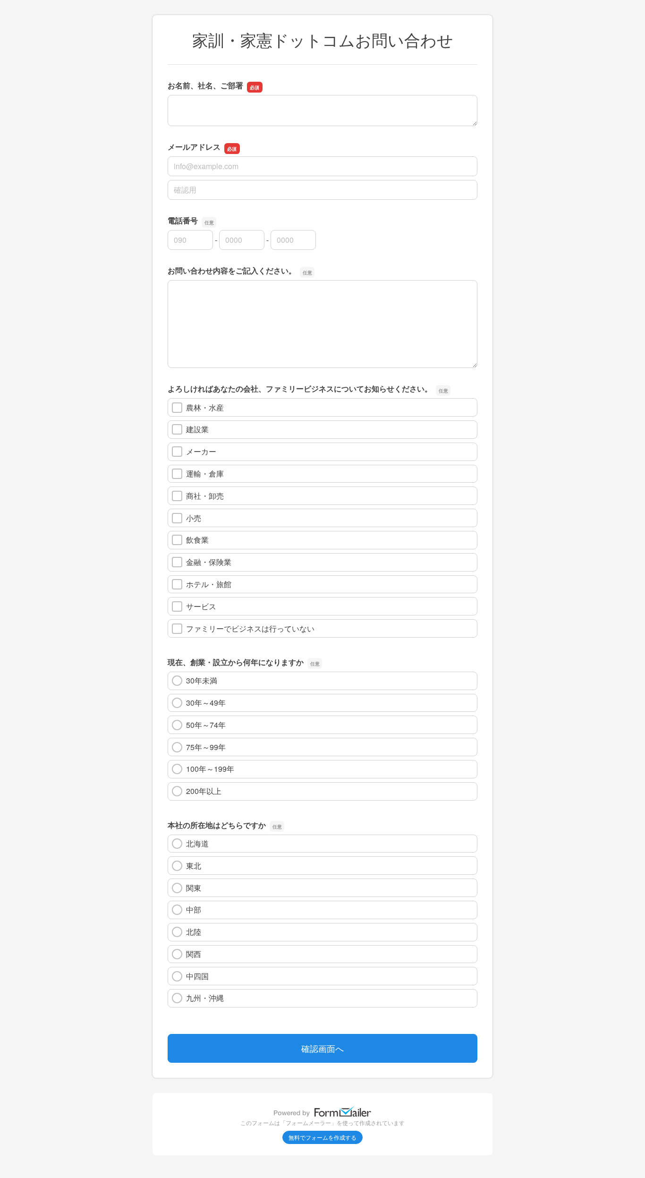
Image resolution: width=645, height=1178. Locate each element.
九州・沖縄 (205, 997)
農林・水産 (205, 407)
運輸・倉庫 (205, 473)
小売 (193, 517)
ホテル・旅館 (208, 584)
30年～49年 (206, 702)
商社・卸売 (205, 495)
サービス (201, 606)
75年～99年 (206, 747)
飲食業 (197, 539)
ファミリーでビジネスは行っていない (250, 628)
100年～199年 (210, 768)
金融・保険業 (208, 561)
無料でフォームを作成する (322, 1137)
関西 (193, 953)
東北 (193, 865)
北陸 (193, 931)
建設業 (197, 429)
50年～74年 (206, 724)
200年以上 (203, 790)
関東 (193, 887)
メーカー (201, 451)
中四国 (197, 976)
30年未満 (201, 680)
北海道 (197, 843)
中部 (193, 909)
